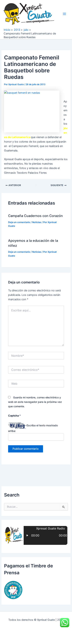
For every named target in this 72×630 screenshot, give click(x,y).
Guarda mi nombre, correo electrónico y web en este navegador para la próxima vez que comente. (35, 402)
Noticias (36, 222)
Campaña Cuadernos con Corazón (35, 216)
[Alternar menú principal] (64, 14)
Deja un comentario (19, 222)
